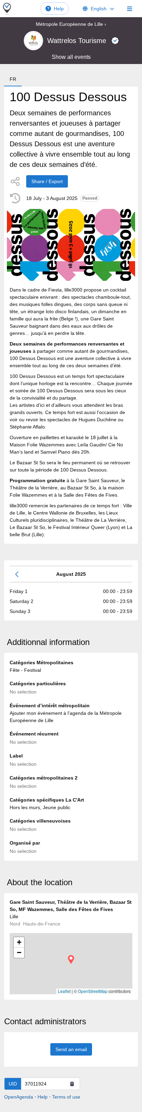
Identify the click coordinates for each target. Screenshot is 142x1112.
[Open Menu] (129, 8)
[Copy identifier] (72, 1084)
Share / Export (47, 181)
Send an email (71, 1049)
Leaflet (64, 991)
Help (59, 8)
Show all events (71, 57)
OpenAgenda (18, 1097)
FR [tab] (13, 79)
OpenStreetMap (93, 991)
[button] (71, 959)
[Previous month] (17, 574)
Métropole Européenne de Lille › (71, 24)
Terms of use (66, 1097)
